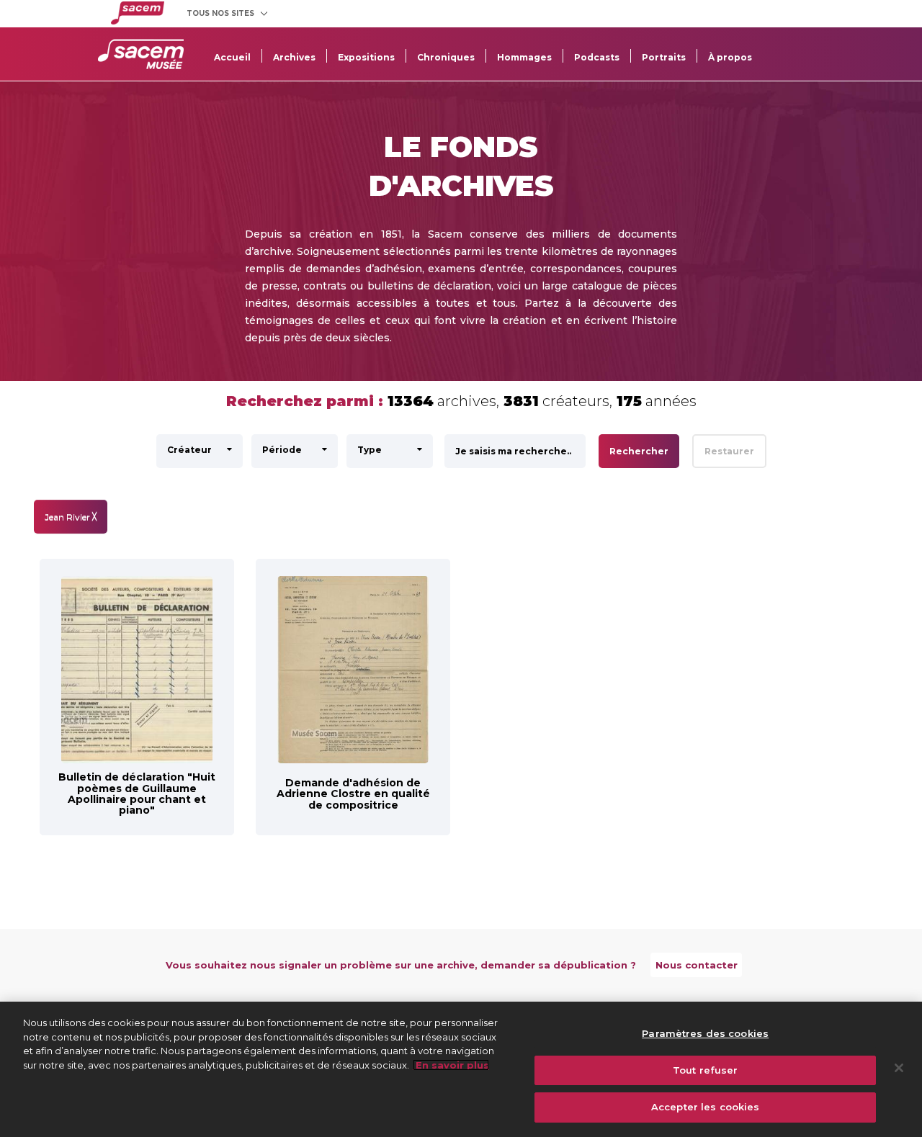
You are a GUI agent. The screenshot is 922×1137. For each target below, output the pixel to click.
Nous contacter (696, 965)
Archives (294, 57)
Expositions (366, 57)
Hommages (524, 57)
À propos (730, 57)
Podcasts (596, 57)
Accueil (232, 57)
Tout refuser (705, 1070)
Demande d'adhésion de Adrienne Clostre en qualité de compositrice (353, 794)
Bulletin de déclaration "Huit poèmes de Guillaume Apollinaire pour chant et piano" (136, 793)
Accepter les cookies (705, 1107)
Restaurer (729, 451)
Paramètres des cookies (705, 1033)
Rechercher (638, 451)
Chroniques (446, 57)
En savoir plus (451, 1065)
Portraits (664, 57)
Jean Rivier (71, 516)
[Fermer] (899, 1068)
